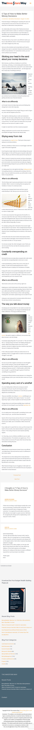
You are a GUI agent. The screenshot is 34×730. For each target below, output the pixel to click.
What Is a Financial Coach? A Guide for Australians (14, 625)
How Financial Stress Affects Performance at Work (14, 630)
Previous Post (17, 475)
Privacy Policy (23, 710)
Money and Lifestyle (6, 651)
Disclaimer (19, 712)
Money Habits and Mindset (8, 653)
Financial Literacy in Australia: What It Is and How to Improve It (17, 627)
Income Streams (6, 648)
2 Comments (5, 18)
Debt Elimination (6, 646)
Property (4, 661)
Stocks (3, 663)
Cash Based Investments (8, 643)
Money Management (7, 656)
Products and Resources (8, 658)
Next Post (17, 479)
